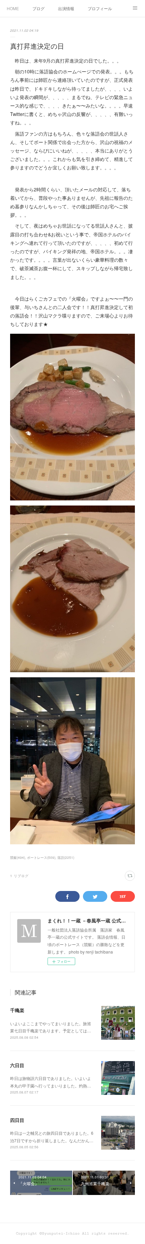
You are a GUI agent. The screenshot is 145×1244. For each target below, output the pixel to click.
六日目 (17, 1065)
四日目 (17, 1120)
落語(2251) (65, 857)
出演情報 (66, 8)
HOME (13, 8)
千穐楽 (17, 1010)
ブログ (38, 8)
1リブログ (19, 875)
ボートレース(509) (41, 857)
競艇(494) (17, 857)
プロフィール (100, 8)
